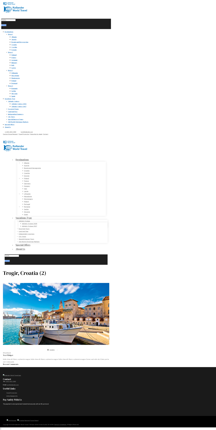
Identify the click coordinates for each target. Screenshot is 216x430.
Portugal (14, 83)
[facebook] (5, 136)
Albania (14, 37)
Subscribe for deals (36, 134)
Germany (14, 60)
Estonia (14, 50)
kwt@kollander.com (27, 132)
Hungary (14, 63)
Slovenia (14, 94)
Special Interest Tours (15, 119)
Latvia (13, 68)
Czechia (14, 47)
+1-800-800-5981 (10, 132)
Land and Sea (12, 112)
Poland (13, 81)
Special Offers (9, 124)
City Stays (11, 117)
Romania (14, 88)
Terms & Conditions (60, 424)
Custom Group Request (10, 134)
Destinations (9, 32)
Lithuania (14, 73)
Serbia (13, 91)
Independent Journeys (15, 114)
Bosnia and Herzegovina (19, 42)
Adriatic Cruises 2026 (18, 104)
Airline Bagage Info (12, 396)
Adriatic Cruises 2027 (18, 106)
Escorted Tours (13, 109)
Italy (12, 65)
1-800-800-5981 (10, 381)
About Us (8, 127)
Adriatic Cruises (13, 101)
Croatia (14, 45)
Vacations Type (10, 99)
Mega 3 (10, 70)
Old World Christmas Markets (18, 122)
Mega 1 (10, 34)
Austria (13, 39)
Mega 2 (10, 52)
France (13, 58)
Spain (13, 96)
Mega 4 (10, 86)
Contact (45, 134)
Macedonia (15, 76)
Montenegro (15, 78)
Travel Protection (24, 134)
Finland (14, 55)
